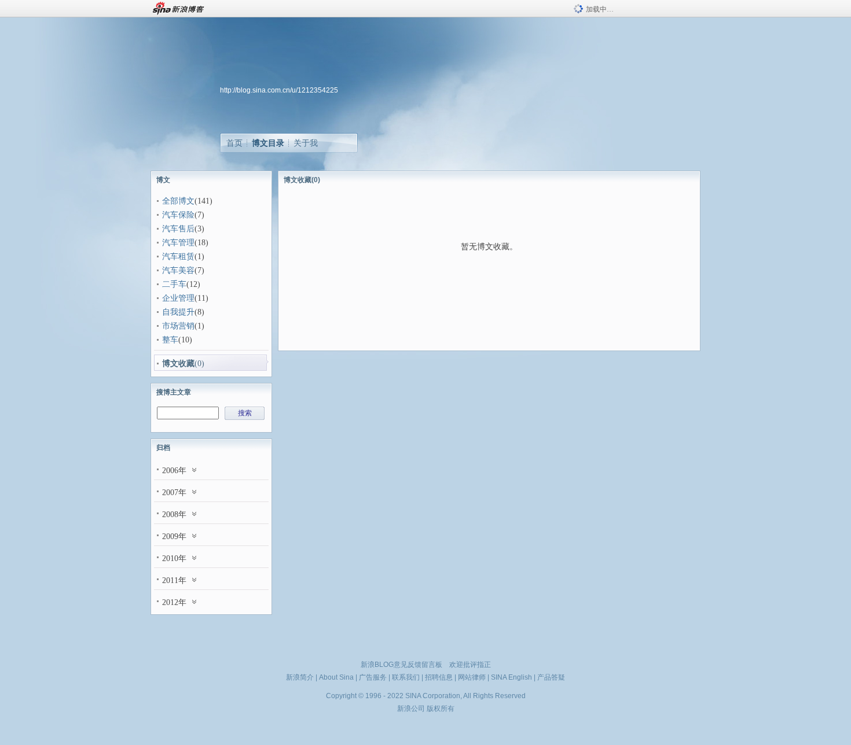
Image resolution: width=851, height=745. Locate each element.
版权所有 (440, 709)
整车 (170, 339)
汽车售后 (178, 228)
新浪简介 (300, 677)
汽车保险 (178, 215)
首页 (234, 142)
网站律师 (472, 677)
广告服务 (373, 677)
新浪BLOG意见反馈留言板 (401, 665)
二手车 (174, 284)
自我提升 (178, 312)
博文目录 (268, 142)
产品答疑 (551, 677)
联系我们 (406, 677)
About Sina (336, 677)
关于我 (306, 142)
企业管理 (178, 298)
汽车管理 (178, 242)
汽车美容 (178, 270)
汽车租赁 (178, 256)
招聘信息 (439, 677)
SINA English (511, 677)
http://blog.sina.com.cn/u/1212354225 (279, 90)
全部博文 (178, 201)
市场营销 (178, 326)
